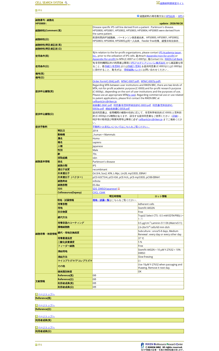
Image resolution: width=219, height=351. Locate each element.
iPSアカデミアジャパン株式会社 (148, 62)
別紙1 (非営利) (113, 66)
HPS (180, 16)
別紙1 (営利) (135, 66)
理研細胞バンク (132, 69)
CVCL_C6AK (99, 192)
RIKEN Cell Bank (173, 59)
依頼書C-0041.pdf (102, 105)
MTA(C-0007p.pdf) (151, 81)
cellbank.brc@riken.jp (105, 101)
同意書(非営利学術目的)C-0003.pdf (132, 105)
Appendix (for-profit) (104, 59)
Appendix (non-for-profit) (160, 55)
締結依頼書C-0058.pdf (118, 108)
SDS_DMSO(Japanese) (105, 188)
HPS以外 (170, 16)
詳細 (175, 116)
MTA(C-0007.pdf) (130, 81)
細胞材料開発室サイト (172, 3)
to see (131, 95)
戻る (39, 10)
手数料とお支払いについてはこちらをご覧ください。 (121, 126)
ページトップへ (46, 294)
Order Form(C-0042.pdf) (106, 81)
